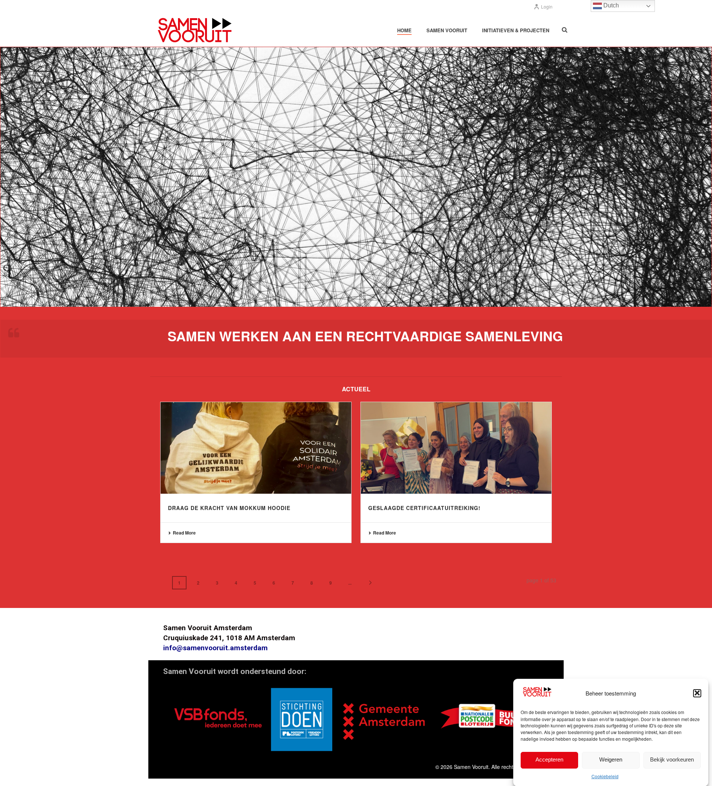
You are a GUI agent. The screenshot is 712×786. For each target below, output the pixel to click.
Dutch (610, 5)
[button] (697, 693)
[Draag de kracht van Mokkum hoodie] (256, 448)
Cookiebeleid (605, 776)
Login (547, 6)
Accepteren (549, 759)
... (350, 582)
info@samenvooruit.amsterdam (215, 648)
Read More (184, 532)
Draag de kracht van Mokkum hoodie (229, 508)
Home (404, 30)
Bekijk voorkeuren (672, 759)
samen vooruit (446, 30)
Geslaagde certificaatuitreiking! (424, 508)
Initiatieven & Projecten (515, 30)
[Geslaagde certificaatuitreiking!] (456, 448)
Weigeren (610, 759)
